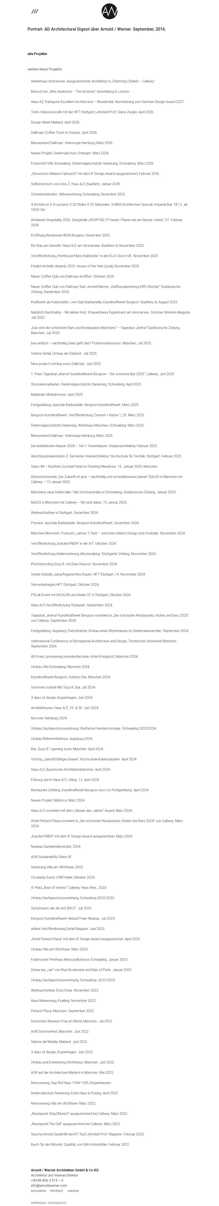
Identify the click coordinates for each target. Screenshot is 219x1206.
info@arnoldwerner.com (49, 1186)
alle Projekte (37, 54)
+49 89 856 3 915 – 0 (47, 1180)
